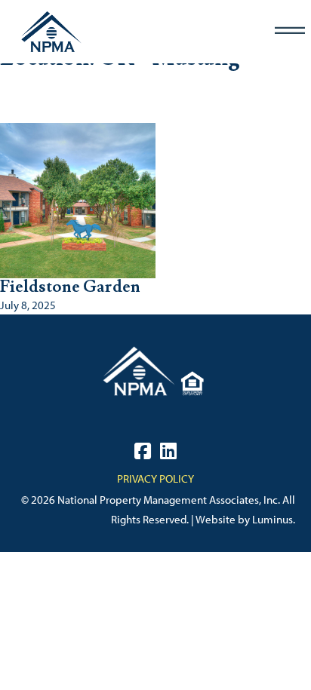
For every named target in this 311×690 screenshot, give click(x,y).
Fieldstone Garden (70, 287)
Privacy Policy (155, 479)
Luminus (272, 519)
